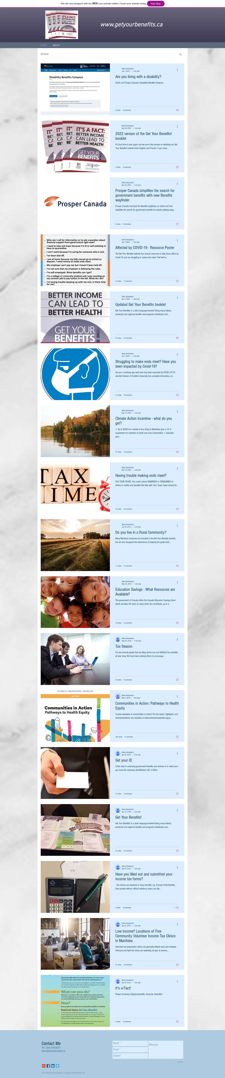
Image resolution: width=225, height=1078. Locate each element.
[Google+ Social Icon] (43, 1066)
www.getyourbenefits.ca (131, 24)
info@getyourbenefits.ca (53, 1051)
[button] (180, 54)
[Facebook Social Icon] (48, 1066)
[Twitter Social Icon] (57, 1066)
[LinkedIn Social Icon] (53, 1066)
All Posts (45, 54)
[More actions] (178, 70)
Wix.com (82, 1072)
